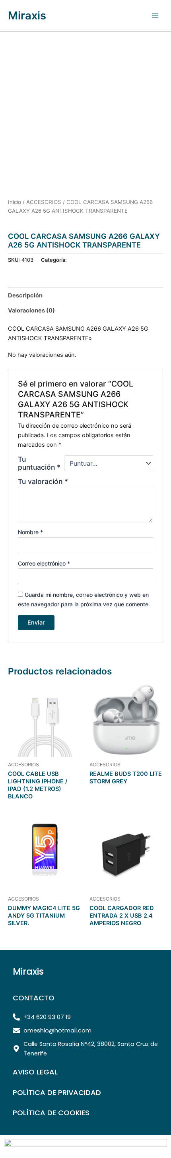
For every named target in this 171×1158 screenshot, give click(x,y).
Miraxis (27, 15)
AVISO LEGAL (35, 1072)
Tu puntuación (39, 463)
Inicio (14, 202)
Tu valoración (43, 481)
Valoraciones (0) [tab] (31, 310)
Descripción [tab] (25, 295)
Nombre (30, 532)
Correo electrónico (44, 563)
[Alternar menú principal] (155, 15)
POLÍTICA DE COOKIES (51, 1113)
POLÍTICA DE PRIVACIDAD (57, 1092)
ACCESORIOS (43, 202)
